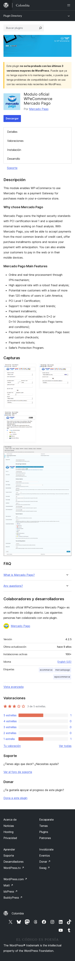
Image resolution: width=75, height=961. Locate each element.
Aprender (9, 849)
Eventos (44, 855)
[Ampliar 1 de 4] (31, 368)
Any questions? (13, 586)
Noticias (8, 826)
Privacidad (10, 838)
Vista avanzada (13, 687)
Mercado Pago (38, 109)
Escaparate (46, 819)
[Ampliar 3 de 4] (31, 416)
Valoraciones (15, 140)
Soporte (12, 168)
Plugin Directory (12, 15)
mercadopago (62, 670)
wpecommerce (62, 676)
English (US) (65, 661)
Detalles (12, 131)
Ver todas (65, 746)
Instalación (14, 150)
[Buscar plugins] (40, 28)
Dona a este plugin (15, 798)
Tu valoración (12, 746)
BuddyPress (12, 897)
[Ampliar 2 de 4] (67, 368)
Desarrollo (13, 158)
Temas (43, 826)
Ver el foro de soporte (17, 772)
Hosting (8, 832)
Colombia (18, 913)
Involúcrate (46, 849)
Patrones (45, 838)
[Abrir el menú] (69, 5)
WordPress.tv (13, 868)
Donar (45, 861)
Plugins (43, 832)
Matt (8, 885)
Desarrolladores (13, 861)
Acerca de (10, 819)
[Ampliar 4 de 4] (67, 450)
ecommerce (46, 670)
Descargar (12, 118)
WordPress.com (15, 879)
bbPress (10, 891)
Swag (44, 868)
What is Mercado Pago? (19, 575)
